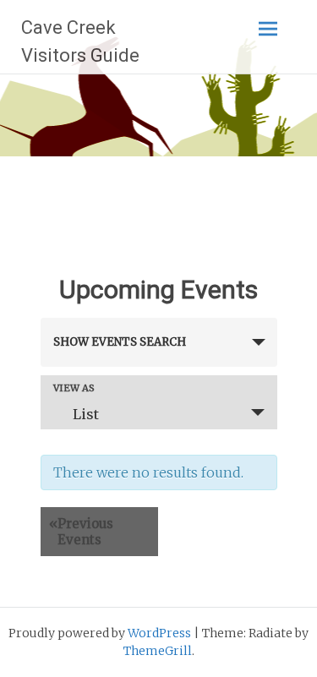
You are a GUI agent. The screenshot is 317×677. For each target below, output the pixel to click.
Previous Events (81, 532)
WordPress (159, 633)
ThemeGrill (157, 650)
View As (74, 388)
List (86, 414)
